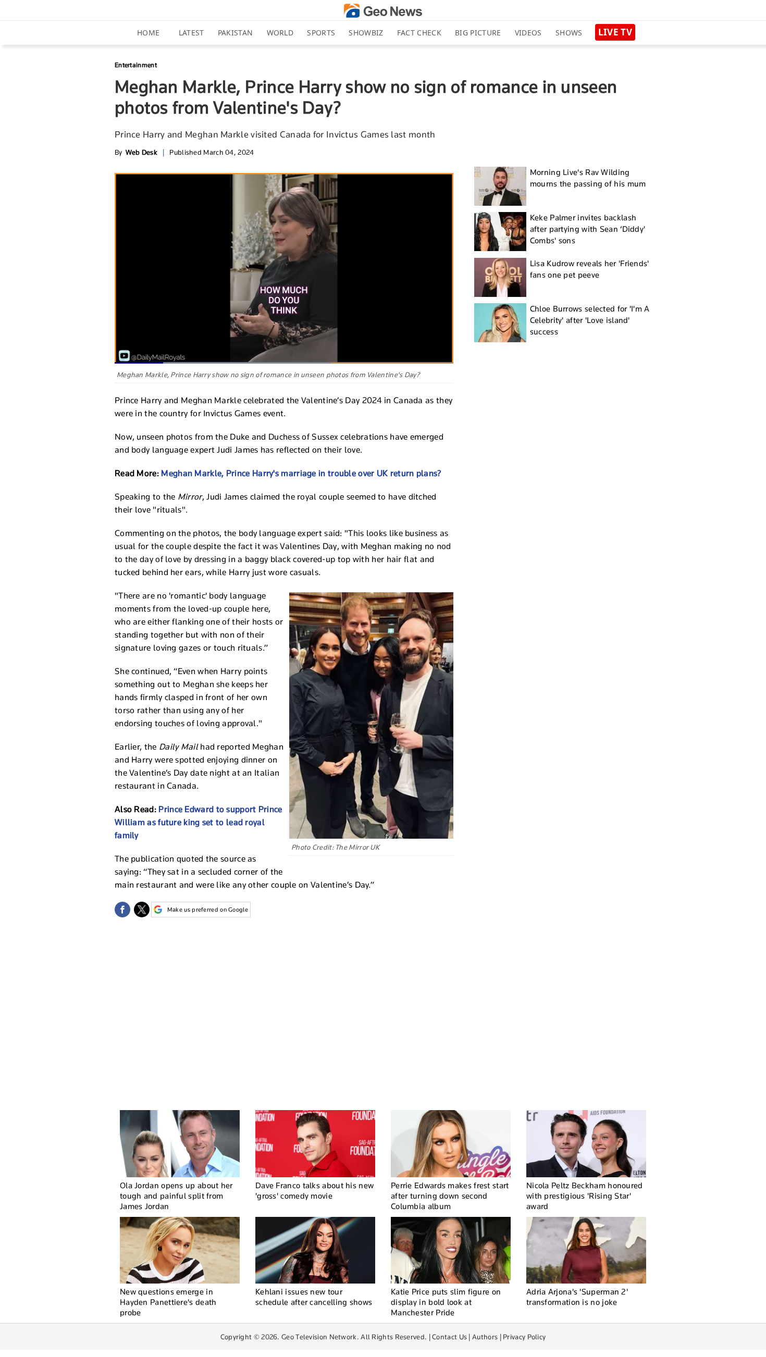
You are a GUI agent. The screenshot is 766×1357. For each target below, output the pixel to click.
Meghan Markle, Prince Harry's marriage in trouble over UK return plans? (301, 473)
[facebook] (122, 909)
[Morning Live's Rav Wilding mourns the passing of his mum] (500, 186)
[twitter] (142, 909)
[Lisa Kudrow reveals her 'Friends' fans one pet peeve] (500, 277)
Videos (528, 33)
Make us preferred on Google (207, 909)
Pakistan (235, 33)
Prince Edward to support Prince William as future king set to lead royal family (198, 822)
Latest (191, 33)
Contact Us (449, 1337)
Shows (569, 33)
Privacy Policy (524, 1337)
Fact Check (419, 33)
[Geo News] (383, 11)
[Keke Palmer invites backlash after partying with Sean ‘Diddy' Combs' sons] (500, 231)
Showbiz (366, 33)
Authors (485, 1337)
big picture (478, 33)
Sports (321, 33)
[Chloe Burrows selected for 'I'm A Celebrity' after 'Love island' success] (500, 322)
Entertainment (136, 65)
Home (148, 33)
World (280, 33)
